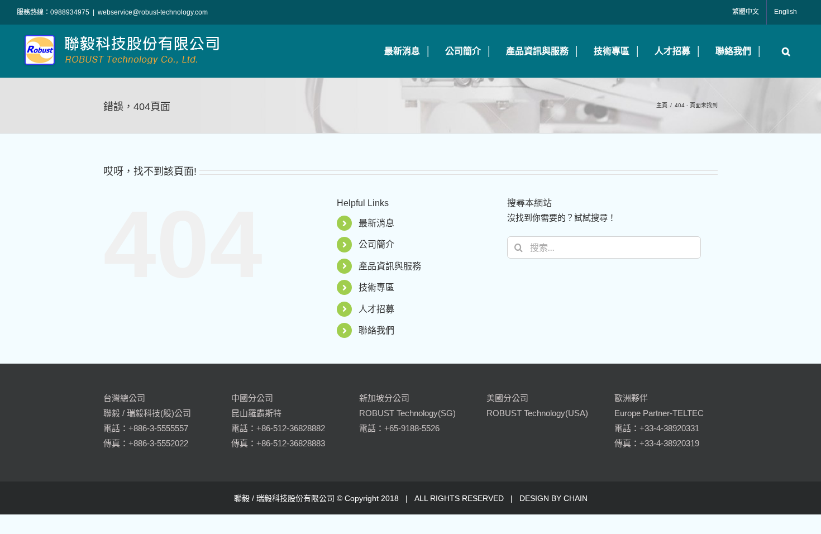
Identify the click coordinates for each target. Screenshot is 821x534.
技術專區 (376, 287)
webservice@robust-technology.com (153, 12)
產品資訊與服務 (390, 266)
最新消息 (376, 223)
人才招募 (376, 309)
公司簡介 (376, 244)
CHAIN (576, 498)
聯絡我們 (376, 330)
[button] (783, 51)
